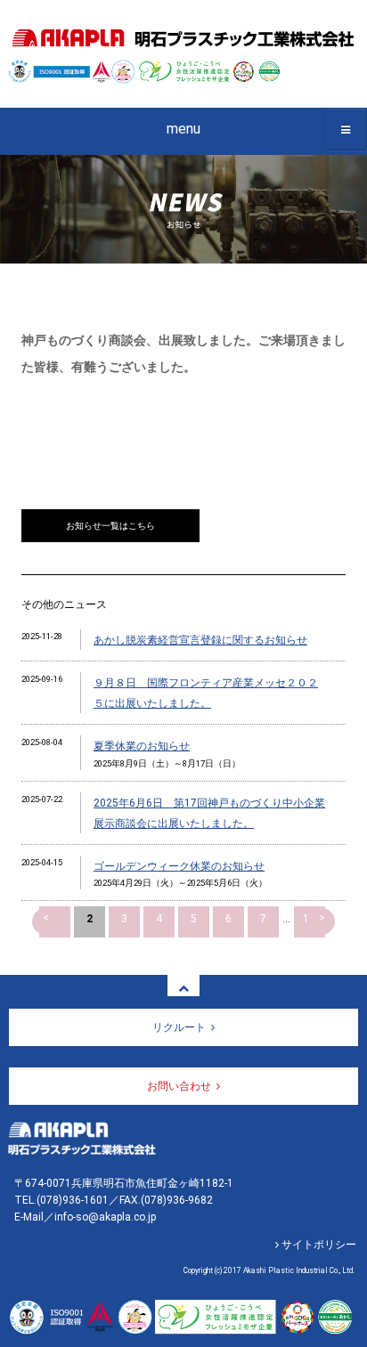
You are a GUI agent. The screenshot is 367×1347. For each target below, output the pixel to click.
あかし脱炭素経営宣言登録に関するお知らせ (200, 640)
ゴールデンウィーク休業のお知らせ (179, 866)
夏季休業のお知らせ (142, 746)
